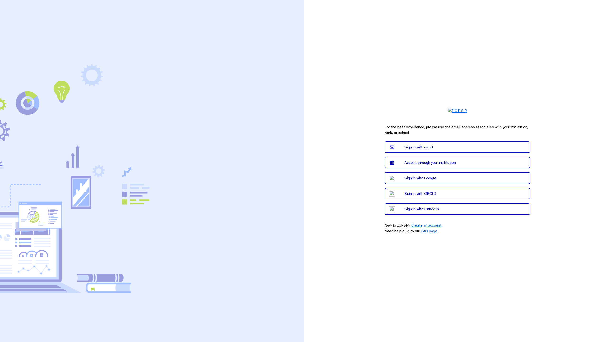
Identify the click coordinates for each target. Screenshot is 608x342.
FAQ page (429, 231)
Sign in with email (418, 147)
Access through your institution (430, 162)
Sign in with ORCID (420, 193)
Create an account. (426, 225)
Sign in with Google (420, 178)
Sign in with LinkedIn (421, 209)
